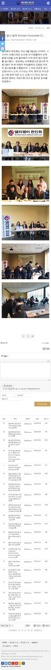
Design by (11, 666)
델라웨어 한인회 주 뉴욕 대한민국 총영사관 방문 (14, 425)
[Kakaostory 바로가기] (19, 663)
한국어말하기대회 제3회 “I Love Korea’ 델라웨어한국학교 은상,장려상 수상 (14, 574)
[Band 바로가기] (23, 663)
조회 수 (46, 419)
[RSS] (2, 48)
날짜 (37, 419)
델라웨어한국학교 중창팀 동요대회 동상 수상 (14, 434)
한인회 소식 (27, 9)
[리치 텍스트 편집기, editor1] (25, 370)
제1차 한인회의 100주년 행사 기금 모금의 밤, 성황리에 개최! (15, 498)
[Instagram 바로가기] (9, 663)
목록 (47, 349)
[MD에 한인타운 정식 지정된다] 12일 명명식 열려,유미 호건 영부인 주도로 (14, 508)
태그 (47, 626)
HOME (5, 9)
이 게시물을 (45, 343)
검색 (27, 625)
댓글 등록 (43, 404)
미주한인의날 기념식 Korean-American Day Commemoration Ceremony (14, 553)
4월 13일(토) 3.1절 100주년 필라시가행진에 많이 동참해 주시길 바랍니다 (14, 477)
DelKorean (6, 40)
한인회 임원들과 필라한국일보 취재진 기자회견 (14, 526)
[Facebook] (2, 38)
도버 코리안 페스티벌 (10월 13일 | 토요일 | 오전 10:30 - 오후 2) (14, 596)
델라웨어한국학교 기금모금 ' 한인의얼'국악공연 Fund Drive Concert (14, 487)
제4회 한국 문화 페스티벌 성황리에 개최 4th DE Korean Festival (14, 617)
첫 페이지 (13, 630)
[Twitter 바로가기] (6, 663)
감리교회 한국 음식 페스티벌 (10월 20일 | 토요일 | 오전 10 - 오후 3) (14, 585)
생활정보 (37, 9)
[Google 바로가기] (13, 663)
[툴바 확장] (48, 361)
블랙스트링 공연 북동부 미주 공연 (14, 544)
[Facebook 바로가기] (2, 663)
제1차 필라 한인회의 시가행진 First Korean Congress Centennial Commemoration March (14, 456)
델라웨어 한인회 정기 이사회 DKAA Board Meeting (14, 534)
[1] (20, 536)
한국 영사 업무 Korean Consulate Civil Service (14, 467)
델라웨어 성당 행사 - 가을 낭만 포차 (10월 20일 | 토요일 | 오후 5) (15, 606)
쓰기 (38, 626)
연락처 (15, 646)
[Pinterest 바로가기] (16, 663)
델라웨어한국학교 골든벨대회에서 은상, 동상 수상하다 (14, 442)
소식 (48, 28)
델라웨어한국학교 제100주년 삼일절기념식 (14, 517)
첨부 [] (5, 343)
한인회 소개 (15, 9)
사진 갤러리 (6, 646)
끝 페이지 (37, 630)
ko (2, 33)
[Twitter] (2, 43)
